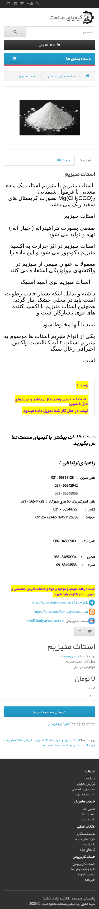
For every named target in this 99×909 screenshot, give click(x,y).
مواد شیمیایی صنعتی (61, 76)
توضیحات (85, 160)
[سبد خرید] (15, 3)
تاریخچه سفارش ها (83, 869)
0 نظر (67, 723)
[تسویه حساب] (8, 3)
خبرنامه (90, 879)
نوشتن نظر (55, 723)
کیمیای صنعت (70, 656)
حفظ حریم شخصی (83, 788)
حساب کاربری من (84, 863)
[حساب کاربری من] (30, 3)
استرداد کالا (87, 814)
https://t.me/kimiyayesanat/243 (54, 602)
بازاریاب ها (88, 844)
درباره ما (90, 778)
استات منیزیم (28, 76)
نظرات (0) (63, 160)
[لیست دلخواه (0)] (22, 3)
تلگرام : (82, 602)
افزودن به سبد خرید (50, 712)
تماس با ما (89, 808)
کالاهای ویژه (87, 849)
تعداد (91, 688)
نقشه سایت (87, 819)
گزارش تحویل (86, 783)
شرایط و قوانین (85, 794)
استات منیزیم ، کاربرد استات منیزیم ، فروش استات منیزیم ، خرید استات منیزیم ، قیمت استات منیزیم (49, 743)
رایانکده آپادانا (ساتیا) (56, 898)
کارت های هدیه (85, 838)
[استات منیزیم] (49, 117)
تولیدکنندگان (86, 833)
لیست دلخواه (86, 874)
